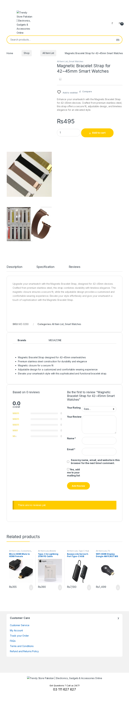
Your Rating (73, 407)
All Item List (48, 53)
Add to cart (98, 132)
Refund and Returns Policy (24, 651)
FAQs (12, 640)
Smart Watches (76, 61)
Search (118, 40)
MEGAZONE (55, 340)
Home (10, 53)
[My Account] (113, 23)
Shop (26, 53)
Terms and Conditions (22, 646)
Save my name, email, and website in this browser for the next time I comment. (95, 461)
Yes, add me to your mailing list (73, 472)
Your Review (74, 416)
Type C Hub (84, 551)
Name (71, 438)
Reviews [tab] (74, 267)
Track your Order (19, 635)
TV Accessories (103, 552)
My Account (16, 630)
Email (71, 449)
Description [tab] (14, 267)
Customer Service (19, 625)
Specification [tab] (45, 267)
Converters (26, 551)
